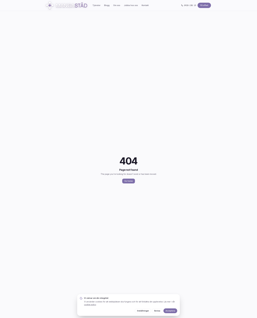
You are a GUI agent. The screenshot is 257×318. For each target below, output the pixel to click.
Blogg (106, 5)
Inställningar (143, 311)
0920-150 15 (190, 5)
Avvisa (157, 311)
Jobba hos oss (131, 5)
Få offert (204, 5)
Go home (128, 181)
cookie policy (90, 304)
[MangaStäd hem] (66, 5)
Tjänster (96, 5)
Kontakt (145, 5)
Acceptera (170, 311)
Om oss (116, 5)
